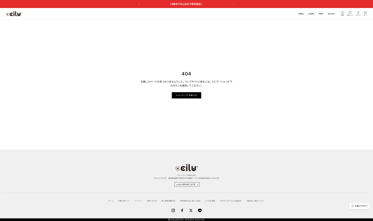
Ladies (311, 13)
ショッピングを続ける (186, 95)
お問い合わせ (152, 201)
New (321, 13)
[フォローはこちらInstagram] (173, 210)
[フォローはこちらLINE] (200, 210)
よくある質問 (210, 201)
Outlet (331, 13)
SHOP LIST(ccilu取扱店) (231, 201)
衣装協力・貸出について (256, 201)
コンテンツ (138, 201)
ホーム (110, 201)
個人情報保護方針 (168, 201)
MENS (301, 13)
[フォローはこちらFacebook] (182, 210)
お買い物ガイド (124, 201)
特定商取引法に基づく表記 (190, 201)
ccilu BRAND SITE (185, 184)
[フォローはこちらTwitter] (191, 210)
